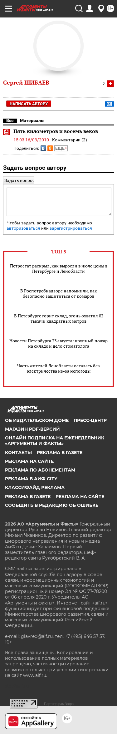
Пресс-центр (90, 420)
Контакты (18, 452)
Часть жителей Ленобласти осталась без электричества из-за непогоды (58, 368)
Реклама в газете (59, 452)
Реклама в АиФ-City (31, 479)
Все (10, 120)
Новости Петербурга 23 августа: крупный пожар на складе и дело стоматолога (58, 343)
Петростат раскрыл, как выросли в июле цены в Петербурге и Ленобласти (58, 268)
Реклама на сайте (29, 461)
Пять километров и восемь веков (55, 131)
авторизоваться (23, 228)
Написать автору (29, 103)
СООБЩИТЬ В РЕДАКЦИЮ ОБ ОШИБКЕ (51, 505)
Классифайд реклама (35, 487)
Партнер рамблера (59, 704)
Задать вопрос (19, 180)
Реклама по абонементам (40, 470)
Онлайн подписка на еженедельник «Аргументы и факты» (54, 440)
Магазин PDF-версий (32, 429)
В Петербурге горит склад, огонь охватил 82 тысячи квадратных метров (58, 318)
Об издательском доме (37, 420)
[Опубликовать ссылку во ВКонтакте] (43, 148)
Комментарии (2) (69, 139)
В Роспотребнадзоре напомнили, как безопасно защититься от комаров (58, 293)
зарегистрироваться (71, 228)
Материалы (32, 120)
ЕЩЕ (60, 148)
